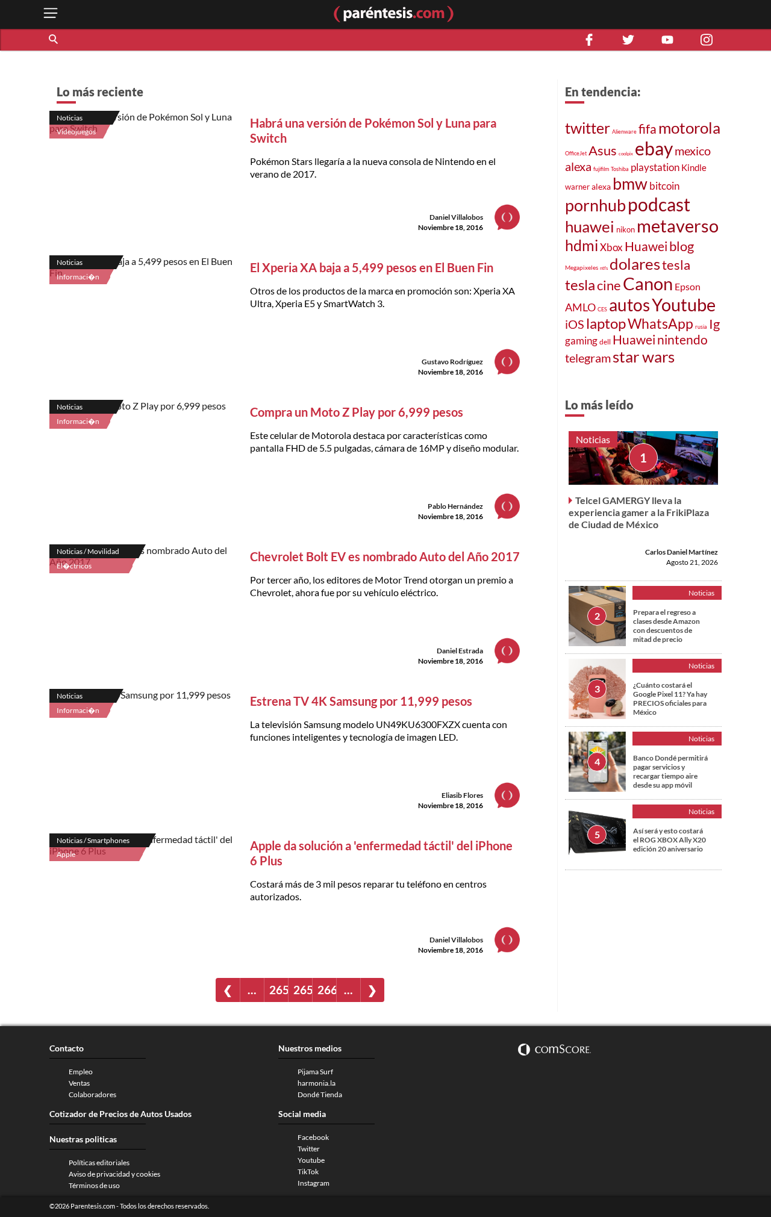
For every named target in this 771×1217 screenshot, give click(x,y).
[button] (54, 40)
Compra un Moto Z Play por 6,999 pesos (356, 412)
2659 (302, 990)
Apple (66, 854)
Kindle (694, 167)
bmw (630, 183)
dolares (635, 263)
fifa (647, 129)
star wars (644, 356)
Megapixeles (581, 267)
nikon (625, 229)
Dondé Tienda (320, 1094)
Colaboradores (92, 1094)
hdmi (581, 245)
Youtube (684, 304)
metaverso (678, 225)
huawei (589, 226)
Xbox (611, 247)
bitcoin (664, 185)
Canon (648, 283)
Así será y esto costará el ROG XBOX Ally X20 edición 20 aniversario (669, 839)
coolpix (626, 154)
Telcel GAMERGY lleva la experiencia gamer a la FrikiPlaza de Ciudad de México (639, 512)
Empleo (81, 1071)
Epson (688, 286)
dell (605, 341)
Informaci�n (78, 276)
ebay (654, 148)
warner (577, 186)
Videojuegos (76, 131)
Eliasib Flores (462, 795)
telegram (588, 358)
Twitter (309, 1148)
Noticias (70, 117)
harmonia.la (317, 1083)
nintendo (682, 339)
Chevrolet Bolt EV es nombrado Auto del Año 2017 (385, 556)
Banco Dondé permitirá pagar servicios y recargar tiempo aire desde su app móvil (670, 771)
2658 (278, 990)
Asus (602, 150)
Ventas (79, 1083)
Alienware (624, 131)
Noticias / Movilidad (88, 551)
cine (609, 285)
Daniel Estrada (460, 650)
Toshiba (620, 169)
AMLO (580, 307)
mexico (693, 150)
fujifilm (601, 169)
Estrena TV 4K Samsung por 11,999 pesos (361, 701)
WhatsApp (660, 323)
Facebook (313, 1137)
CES (602, 309)
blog (681, 246)
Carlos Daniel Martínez (681, 551)
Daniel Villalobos (456, 217)
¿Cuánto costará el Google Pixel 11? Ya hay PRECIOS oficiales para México (670, 698)
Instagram (313, 1182)
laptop (606, 323)
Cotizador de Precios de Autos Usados (120, 1114)
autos (629, 305)
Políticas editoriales (99, 1162)
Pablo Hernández (455, 506)
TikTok (308, 1171)
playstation (655, 167)
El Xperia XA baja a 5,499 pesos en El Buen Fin (371, 267)
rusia (701, 326)
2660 (326, 990)
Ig (714, 324)
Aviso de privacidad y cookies (114, 1173)
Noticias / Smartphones (93, 840)
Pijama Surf (315, 1071)
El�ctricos (74, 565)
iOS (574, 324)
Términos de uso (94, 1185)
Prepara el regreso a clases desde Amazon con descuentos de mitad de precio (666, 626)
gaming (581, 340)
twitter (587, 128)
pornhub (595, 205)
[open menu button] (50, 14)
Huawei (646, 246)
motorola (689, 127)
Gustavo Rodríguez (452, 361)
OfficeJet (576, 153)
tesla (676, 265)
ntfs (604, 268)
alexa (578, 166)
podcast (659, 204)
